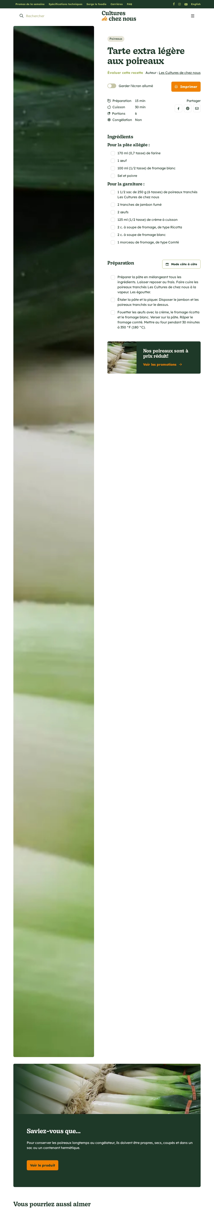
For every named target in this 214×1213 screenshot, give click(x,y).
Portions (118, 113)
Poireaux (116, 39)
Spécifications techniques (65, 4)
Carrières (117, 4)
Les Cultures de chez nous (180, 73)
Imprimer (188, 87)
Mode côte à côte (184, 264)
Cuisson (118, 107)
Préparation (121, 101)
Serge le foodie (96, 4)
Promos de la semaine (30, 4)
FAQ (129, 4)
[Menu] (192, 16)
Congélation (122, 120)
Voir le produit (42, 1165)
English (196, 4)
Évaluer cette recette (125, 73)
